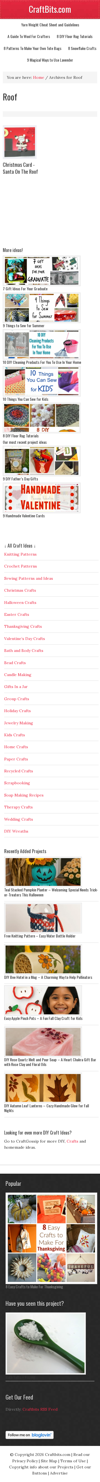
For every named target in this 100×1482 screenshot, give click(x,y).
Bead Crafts (15, 662)
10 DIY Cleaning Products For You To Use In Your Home (42, 362)
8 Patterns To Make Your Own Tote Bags (32, 48)
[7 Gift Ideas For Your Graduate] (42, 284)
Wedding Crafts (18, 819)
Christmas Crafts (20, 590)
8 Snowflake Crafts (82, 48)
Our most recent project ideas (25, 442)
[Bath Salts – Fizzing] (46, 1373)
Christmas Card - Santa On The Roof (20, 168)
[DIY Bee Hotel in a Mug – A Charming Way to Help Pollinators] (43, 973)
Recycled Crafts (18, 770)
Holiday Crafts (17, 710)
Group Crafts (16, 698)
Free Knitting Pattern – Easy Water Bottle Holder (40, 936)
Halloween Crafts (20, 602)
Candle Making (17, 674)
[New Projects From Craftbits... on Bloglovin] (30, 1437)
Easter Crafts (16, 614)
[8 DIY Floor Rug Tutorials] (42, 431)
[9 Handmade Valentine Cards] (42, 511)
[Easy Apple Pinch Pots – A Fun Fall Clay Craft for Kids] (43, 1014)
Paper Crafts (16, 759)
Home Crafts (16, 746)
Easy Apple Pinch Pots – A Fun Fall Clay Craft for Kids (43, 1018)
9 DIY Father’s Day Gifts (20, 479)
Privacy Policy (25, 1460)
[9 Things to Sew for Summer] (42, 321)
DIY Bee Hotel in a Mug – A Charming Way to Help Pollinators (48, 977)
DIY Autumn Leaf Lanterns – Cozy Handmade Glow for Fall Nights (46, 1108)
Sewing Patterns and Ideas (28, 578)
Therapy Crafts (18, 807)
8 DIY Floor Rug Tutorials (74, 36)
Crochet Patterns (20, 566)
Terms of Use (73, 1460)
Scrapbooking (17, 782)
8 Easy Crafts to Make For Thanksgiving (34, 1286)
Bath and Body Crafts (23, 650)
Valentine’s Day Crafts (24, 638)
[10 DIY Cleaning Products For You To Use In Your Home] (42, 358)
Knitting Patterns (20, 554)
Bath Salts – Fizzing (20, 1377)
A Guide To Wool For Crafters (29, 36)
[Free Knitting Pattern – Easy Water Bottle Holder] (43, 931)
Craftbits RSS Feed (40, 1409)
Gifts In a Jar (16, 686)
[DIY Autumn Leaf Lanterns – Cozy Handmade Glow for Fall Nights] (43, 1101)
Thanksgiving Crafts (23, 626)
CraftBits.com (50, 9)
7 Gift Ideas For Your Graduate (25, 288)
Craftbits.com (57, 1454)
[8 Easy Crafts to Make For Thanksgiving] (51, 1282)
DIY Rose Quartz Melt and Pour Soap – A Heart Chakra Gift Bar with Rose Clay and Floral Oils (50, 1062)
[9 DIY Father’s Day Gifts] (42, 474)
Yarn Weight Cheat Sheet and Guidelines (50, 24)
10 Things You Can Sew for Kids (25, 399)
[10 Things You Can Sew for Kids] (42, 395)
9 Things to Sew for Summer (23, 325)
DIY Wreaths (16, 831)
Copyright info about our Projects (41, 1467)
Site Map (49, 1460)
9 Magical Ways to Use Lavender (50, 60)
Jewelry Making (18, 722)
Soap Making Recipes (24, 795)
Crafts (72, 1141)
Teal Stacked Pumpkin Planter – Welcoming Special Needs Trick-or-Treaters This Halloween (51, 892)
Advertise (59, 1473)
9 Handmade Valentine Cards (24, 515)
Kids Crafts (14, 734)
